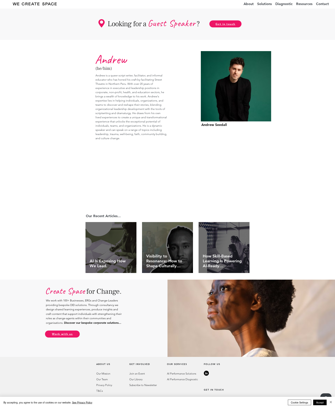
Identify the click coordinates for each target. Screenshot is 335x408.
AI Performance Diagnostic (182, 379)
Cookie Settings (299, 402)
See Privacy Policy (82, 402)
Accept (320, 402)
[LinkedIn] (206, 373)
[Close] (331, 402)
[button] (264, 4)
